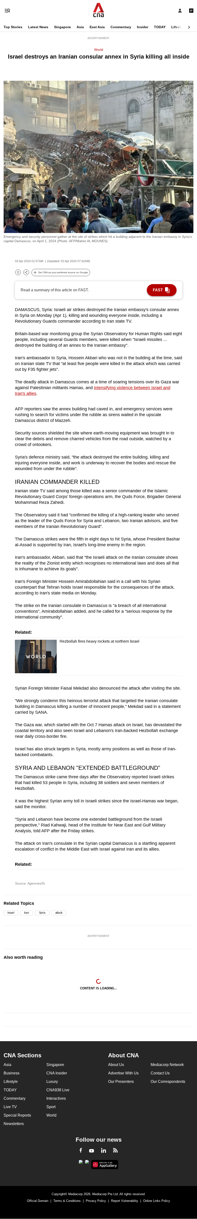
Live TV (10, 1107)
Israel (10, 912)
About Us (116, 1065)
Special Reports (17, 1115)
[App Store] (87, 1163)
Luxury (52, 1081)
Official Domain (37, 1201)
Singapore (62, 27)
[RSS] (115, 1151)
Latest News (38, 27)
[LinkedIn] (103, 1151)
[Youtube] (91, 1151)
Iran (26, 912)
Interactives (56, 1098)
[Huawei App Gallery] (104, 1164)
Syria (42, 912)
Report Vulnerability (124, 1201)
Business (11, 1073)
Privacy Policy (96, 1201)
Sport (50, 1107)
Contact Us (160, 1073)
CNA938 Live (57, 1090)
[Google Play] (81, 1163)
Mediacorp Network (167, 1065)
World (98, 50)
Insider (142, 27)
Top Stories (13, 27)
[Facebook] (81, 1151)
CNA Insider (56, 1073)
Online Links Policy (156, 1201)
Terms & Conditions (67, 1201)
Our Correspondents (168, 1081)
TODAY (160, 27)
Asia (80, 27)
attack (59, 912)
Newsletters (14, 1124)
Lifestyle (178, 27)
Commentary (121, 27)
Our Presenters (121, 1081)
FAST (158, 290)
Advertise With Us (123, 1073)
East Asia (97, 27)
